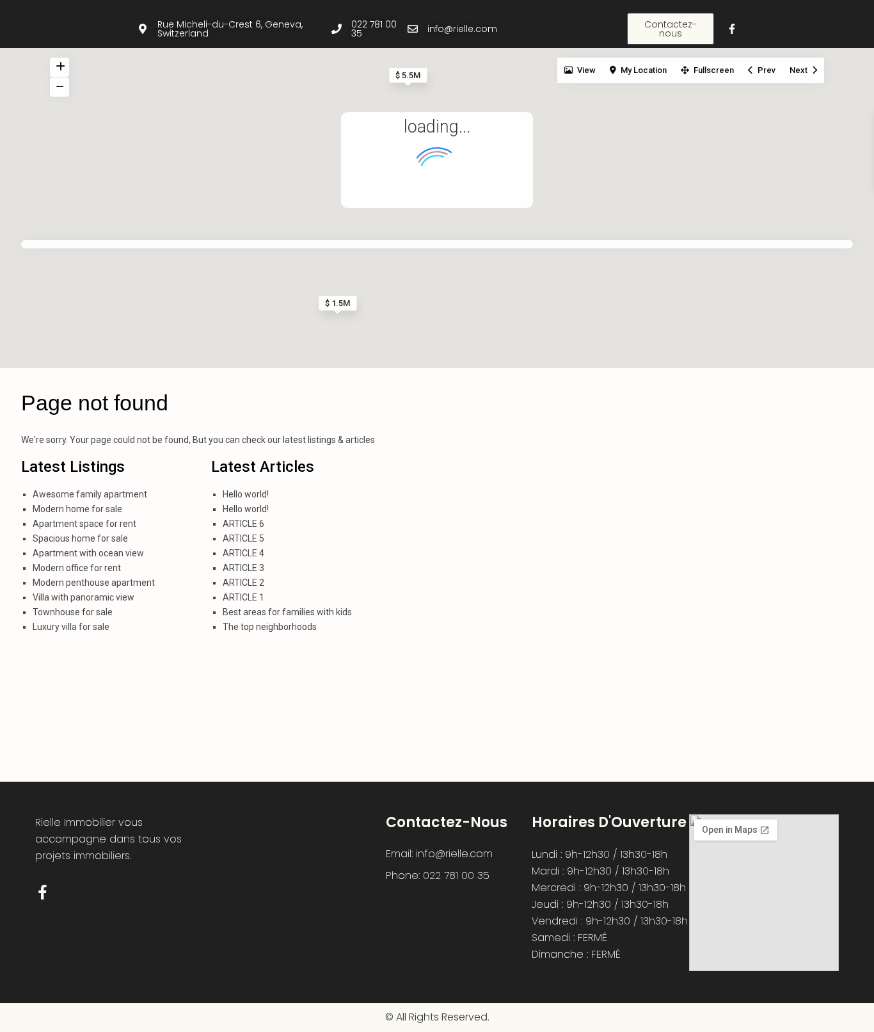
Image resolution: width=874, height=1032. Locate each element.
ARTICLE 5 (243, 538)
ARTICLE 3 (243, 568)
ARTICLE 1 (243, 597)
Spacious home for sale (80, 538)
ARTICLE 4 (243, 553)
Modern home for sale (77, 509)
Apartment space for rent (84, 524)
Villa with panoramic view (83, 597)
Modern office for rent (77, 568)
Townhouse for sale (73, 612)
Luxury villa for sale (71, 627)
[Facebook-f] (732, 29)
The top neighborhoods (270, 627)
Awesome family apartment (90, 494)
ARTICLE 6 (243, 524)
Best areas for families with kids (287, 612)
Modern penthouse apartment (94, 582)
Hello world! (246, 494)
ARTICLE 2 (243, 582)
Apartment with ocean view (88, 553)
